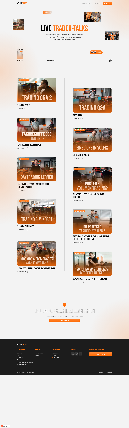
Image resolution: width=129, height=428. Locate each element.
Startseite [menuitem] (19, 353)
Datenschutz (109, 372)
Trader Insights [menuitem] (56, 355)
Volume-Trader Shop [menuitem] (22, 364)
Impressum (100, 372)
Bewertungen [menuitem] (20, 360)
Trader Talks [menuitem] (56, 357)
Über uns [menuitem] (96, 3)
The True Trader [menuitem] (39, 353)
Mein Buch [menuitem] (37, 355)
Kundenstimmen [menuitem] (86, 3)
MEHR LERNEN (107, 3)
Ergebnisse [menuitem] (55, 353)
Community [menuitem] (20, 357)
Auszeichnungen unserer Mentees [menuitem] (25, 362)
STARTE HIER (63, 320)
